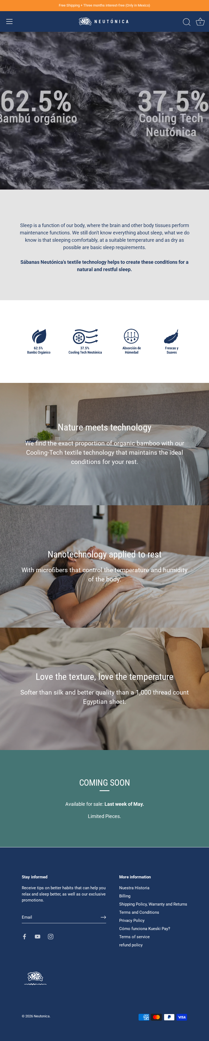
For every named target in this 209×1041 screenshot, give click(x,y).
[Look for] (187, 22)
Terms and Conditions (139, 912)
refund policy (131, 945)
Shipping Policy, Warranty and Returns (153, 904)
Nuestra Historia (134, 887)
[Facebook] (24, 936)
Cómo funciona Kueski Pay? (144, 928)
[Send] (103, 917)
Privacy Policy (132, 920)
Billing (124, 896)
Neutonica (42, 1016)
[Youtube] (37, 936)
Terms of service (134, 936)
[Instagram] (50, 936)
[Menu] (10, 21)
